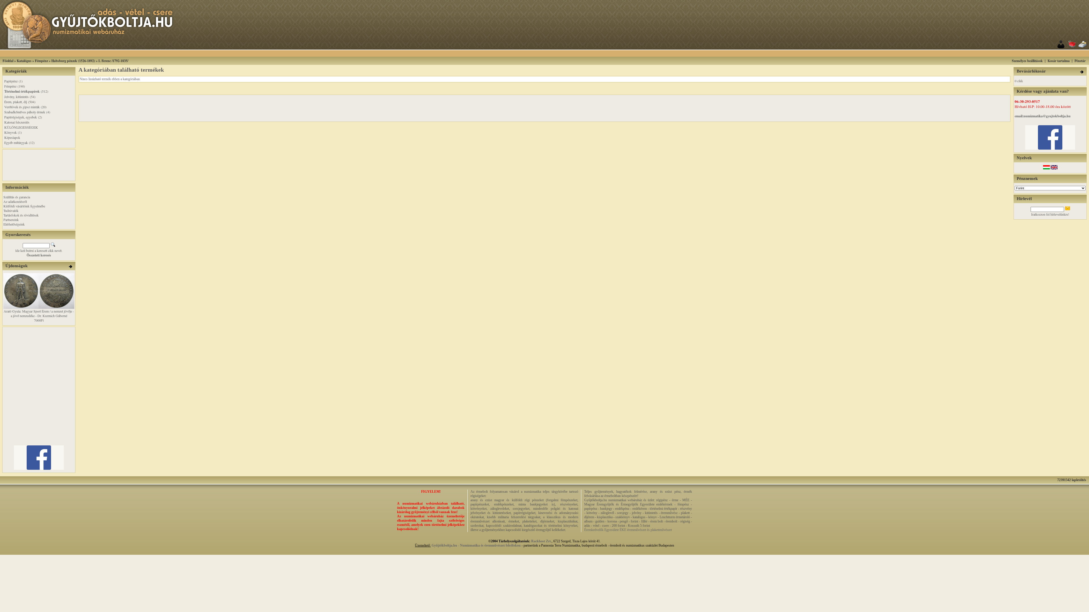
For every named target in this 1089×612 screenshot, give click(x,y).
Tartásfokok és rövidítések (21, 215)
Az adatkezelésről (15, 201)
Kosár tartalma (1059, 60)
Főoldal (8, 60)
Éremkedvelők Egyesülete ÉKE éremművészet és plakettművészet (628, 530)
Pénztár (1080, 60)
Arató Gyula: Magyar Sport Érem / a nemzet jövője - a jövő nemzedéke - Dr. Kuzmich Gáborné (39, 313)
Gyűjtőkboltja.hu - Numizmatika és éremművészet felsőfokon (476, 545)
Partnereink (11, 219)
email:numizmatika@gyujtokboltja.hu (1043, 116)
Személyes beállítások (1027, 60)
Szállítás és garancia (16, 197)
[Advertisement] (551, 53)
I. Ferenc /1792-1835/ (113, 60)
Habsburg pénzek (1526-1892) (73, 60)
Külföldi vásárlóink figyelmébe (24, 206)
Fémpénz (41, 60)
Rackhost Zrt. (541, 541)
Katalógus (24, 60)
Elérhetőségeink (14, 224)
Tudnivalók (10, 210)
